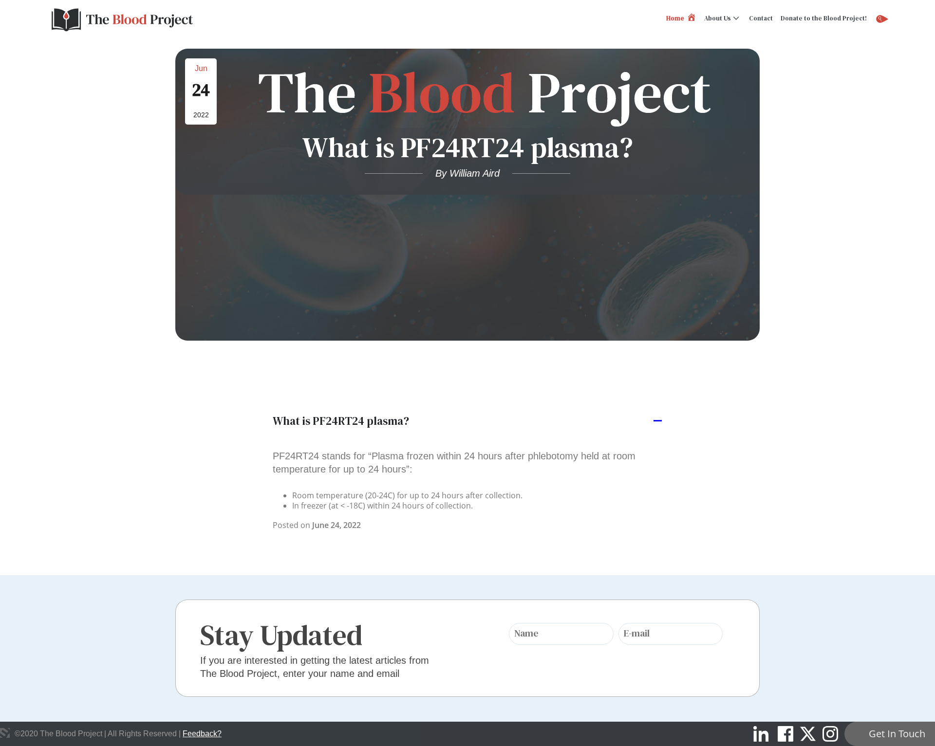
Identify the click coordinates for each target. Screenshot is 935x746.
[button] (467, 421)
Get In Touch (897, 733)
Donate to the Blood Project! (824, 18)
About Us (717, 18)
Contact (761, 18)
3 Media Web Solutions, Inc (5, 733)
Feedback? (202, 733)
